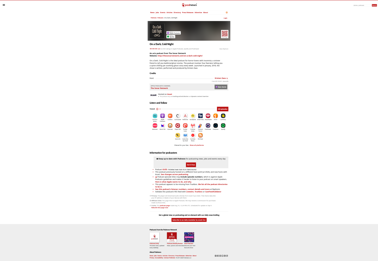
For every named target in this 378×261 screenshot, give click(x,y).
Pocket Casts (185, 130)
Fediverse (185, 119)
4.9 (159, 49)
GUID (164, 169)
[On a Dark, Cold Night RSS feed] (226, 12)
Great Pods (200, 119)
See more (222, 87)
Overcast (170, 129)
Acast (169, 94)
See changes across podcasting (174, 174)
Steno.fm (177, 139)
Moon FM (162, 129)
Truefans (198, 191)
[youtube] (223, 256)
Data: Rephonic (224, 49)
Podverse (215, 129)
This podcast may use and (184, 96)
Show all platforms (197, 145)
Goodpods (193, 119)
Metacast (155, 129)
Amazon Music (154, 120)
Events (162, 12)
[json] (225, 256)
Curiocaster (177, 119)
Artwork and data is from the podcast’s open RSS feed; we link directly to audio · (197, 81)
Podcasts (160, 18)
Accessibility (159, 258)
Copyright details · (220, 81)
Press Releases (187, 12)
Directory (177, 12)
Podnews (154, 18)
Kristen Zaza (220, 78)
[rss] (227, 256)
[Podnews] (183, 5)
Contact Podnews (169, 258)
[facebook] (218, 256)
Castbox (170, 119)
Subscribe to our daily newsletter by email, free (189, 220)
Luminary (223, 119)
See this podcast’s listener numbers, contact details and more (182, 189)
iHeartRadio (208, 119)
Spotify (223, 129)
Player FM (178, 129)
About (205, 12)
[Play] (157, 109)
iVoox (215, 119)
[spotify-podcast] (170, 37)
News (152, 12)
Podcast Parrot (200, 130)
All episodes (222, 109)
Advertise (198, 12)
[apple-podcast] (173, 34)
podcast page (165, 205)
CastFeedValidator (213, 191)
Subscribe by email (185, 140)
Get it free (191, 165)
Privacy (152, 258)
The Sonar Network (159, 88)
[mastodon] (216, 256)
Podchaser (208, 129)
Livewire (190, 191)
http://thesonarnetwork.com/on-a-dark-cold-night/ (180, 56)
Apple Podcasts (162, 120)
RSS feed (200, 139)
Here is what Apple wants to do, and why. (173, 182)
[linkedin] (220, 256)
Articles (169, 12)
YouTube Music (192, 140)
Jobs (157, 12)
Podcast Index (192, 130)
